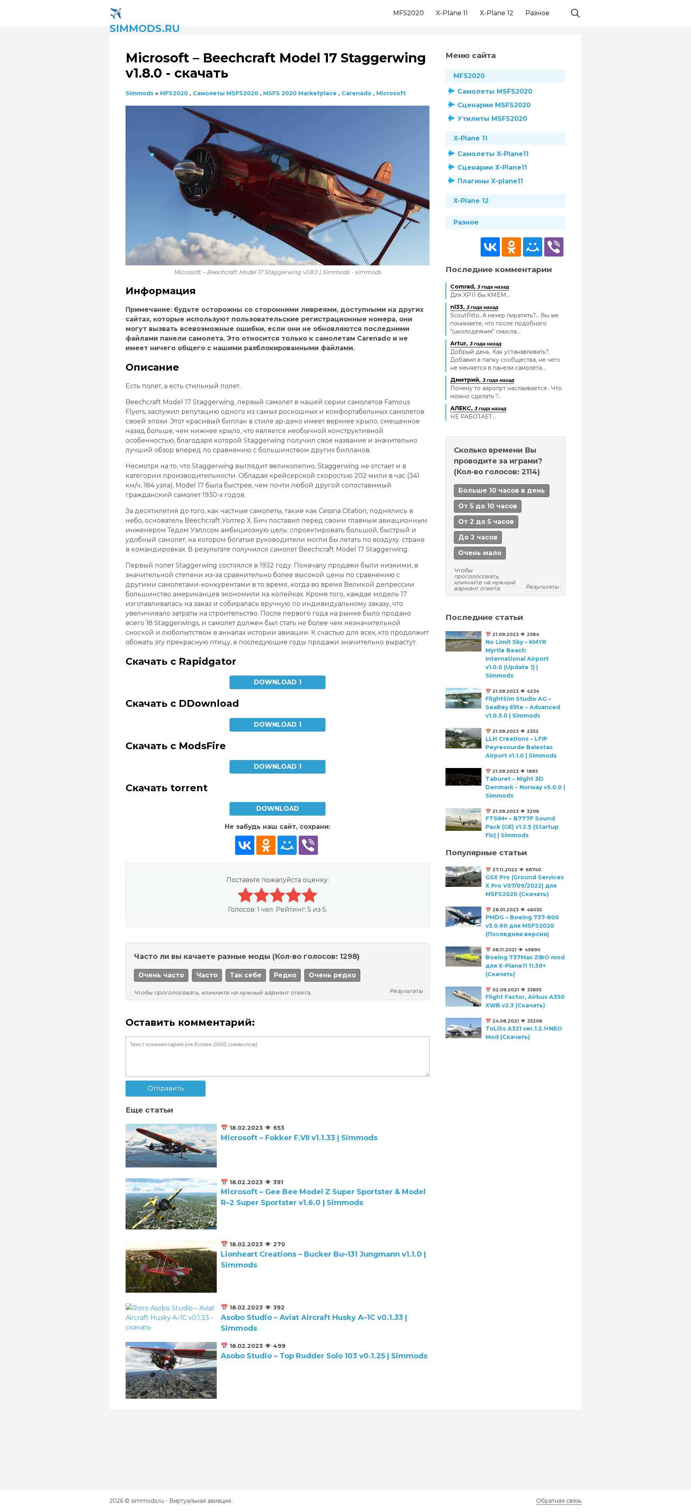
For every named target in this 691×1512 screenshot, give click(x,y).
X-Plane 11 (452, 13)
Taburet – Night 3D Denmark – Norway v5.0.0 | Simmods (525, 787)
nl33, (474, 307)
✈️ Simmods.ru (145, 11)
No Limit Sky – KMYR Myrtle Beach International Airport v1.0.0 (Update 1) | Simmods (517, 658)
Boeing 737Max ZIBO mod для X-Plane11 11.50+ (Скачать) (525, 966)
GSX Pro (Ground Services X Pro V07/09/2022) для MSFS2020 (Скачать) (524, 886)
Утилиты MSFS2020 (492, 118)
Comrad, (479, 286)
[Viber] (308, 845)
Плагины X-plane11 (490, 181)
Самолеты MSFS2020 (494, 91)
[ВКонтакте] (244, 845)
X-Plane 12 (496, 13)
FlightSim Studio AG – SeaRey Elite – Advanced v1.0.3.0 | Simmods (522, 707)
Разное (537, 13)
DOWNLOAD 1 (278, 682)
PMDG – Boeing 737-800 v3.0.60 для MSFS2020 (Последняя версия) (522, 926)
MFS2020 (408, 13)
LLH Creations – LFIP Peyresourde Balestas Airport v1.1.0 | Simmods (521, 747)
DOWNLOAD (277, 808)
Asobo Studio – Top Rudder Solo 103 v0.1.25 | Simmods (324, 1356)
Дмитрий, (482, 379)
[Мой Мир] (287, 845)
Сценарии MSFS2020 (494, 105)
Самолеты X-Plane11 (493, 154)
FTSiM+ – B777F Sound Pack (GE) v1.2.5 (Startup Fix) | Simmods (522, 827)
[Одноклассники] (266, 845)
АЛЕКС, (478, 408)
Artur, (475, 343)
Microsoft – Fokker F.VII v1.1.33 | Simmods (299, 1137)
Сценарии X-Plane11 (492, 167)
